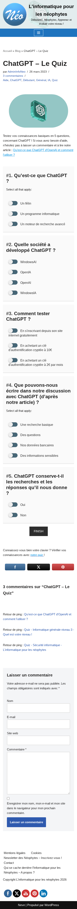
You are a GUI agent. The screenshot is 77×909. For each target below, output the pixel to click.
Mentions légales (14, 853)
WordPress (51, 905)
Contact (9, 862)
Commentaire (16, 749)
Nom (10, 701)
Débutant (29, 80)
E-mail (11, 717)
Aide (5, 80)
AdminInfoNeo (16, 71)
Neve (21, 905)
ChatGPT (16, 80)
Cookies (36, 853)
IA (49, 80)
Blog (18, 50)
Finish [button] (38, 531)
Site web (12, 733)
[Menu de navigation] (38, 32)
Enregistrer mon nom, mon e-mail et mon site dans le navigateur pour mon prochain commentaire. (36, 808)
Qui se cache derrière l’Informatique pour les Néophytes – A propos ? (32, 870)
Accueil (7, 50)
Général (41, 80)
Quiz (55, 80)
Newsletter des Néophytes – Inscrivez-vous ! (33, 857)
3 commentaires (13, 75)
